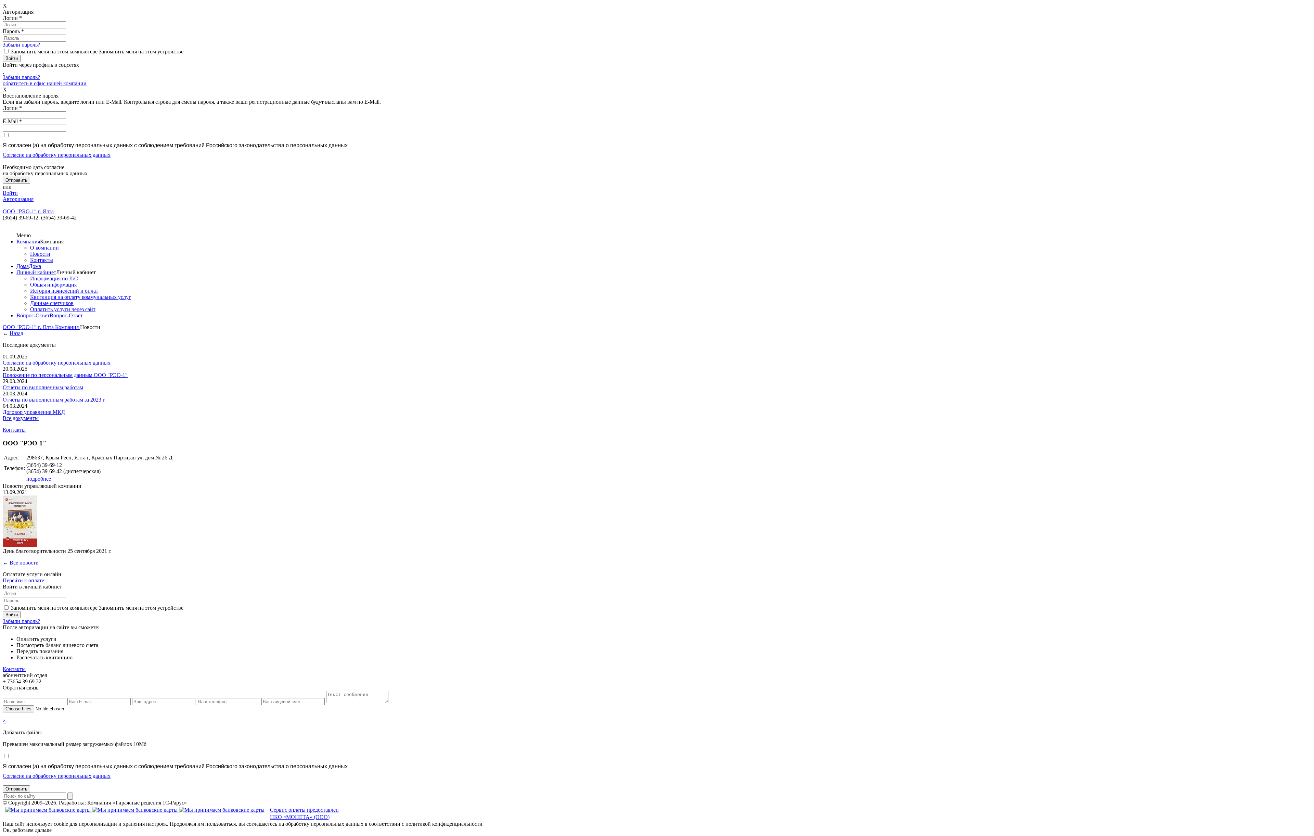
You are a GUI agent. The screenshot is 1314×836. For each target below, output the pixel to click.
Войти (10, 193)
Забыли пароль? (21, 45)
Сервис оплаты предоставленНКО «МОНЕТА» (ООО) (304, 813)
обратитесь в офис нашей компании (45, 83)
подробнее (38, 479)
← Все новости (21, 563)
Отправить (16, 788)
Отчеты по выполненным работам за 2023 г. (54, 400)
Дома (22, 266)
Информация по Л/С (54, 278)
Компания (28, 241)
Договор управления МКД (34, 412)
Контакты (41, 260)
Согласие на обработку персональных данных (57, 155)
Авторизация (18, 199)
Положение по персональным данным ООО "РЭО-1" (65, 375)
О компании (44, 248)
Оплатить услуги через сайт (62, 309)
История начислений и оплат (64, 291)
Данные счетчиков (52, 303)
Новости (40, 254)
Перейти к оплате (23, 580)
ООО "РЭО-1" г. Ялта (29, 327)
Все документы (21, 418)
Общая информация (53, 285)
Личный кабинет (36, 272)
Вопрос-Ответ (33, 315)
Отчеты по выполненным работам (43, 387)
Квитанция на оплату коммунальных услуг (80, 297)
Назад (16, 333)
